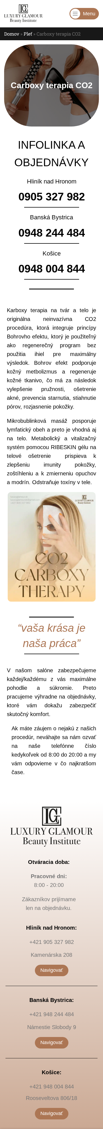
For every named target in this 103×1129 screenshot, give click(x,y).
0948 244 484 (51, 233)
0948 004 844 (51, 269)
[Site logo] (23, 13)
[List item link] (51, 942)
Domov (11, 34)
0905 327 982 (51, 197)
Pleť (28, 34)
